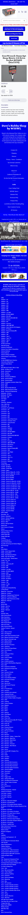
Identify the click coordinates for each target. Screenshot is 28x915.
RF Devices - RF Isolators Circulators (10, 811)
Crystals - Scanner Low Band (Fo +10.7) (10, 485)
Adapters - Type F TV (6, 338)
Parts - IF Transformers (6, 688)
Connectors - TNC (5, 453)
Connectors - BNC (5, 417)
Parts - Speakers (5, 758)
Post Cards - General (6, 795)
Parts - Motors (4, 709)
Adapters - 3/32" (5, 303)
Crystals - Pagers (5, 470)
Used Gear (14, 38)
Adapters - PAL (4, 321)
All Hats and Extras (5, 343)
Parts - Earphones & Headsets (8, 666)
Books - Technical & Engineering (9, 391)
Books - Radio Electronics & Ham (9, 389)
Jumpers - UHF (4, 586)
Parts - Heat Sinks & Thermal (8, 685)
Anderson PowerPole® (6, 347)
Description (4, 105)
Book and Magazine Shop (14, 33)
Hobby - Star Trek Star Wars (7, 556)
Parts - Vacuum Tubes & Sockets (9, 782)
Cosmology (4, 463)
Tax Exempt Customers (14, 162)
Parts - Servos (4, 749)
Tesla (2, 857)
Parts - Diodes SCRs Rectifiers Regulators (11, 663)
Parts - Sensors (5, 747)
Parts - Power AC (5, 723)
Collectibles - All (5, 406)
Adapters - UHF (4, 341)
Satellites (3, 835)
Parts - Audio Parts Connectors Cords (10, 635)
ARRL (2, 297)
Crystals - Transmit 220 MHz (8, 507)
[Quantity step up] (11, 91)
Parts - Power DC (5, 725)
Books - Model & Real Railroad (8, 387)
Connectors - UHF (5, 459)
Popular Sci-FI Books (6, 791)
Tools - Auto (4, 868)
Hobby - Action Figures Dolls (8, 551)
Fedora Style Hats (5, 534)
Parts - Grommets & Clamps (8, 679)
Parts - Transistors (5, 773)
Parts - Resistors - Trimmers (8, 743)
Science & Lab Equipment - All (8, 837)
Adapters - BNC (4, 307)
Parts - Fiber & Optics (6, 674)
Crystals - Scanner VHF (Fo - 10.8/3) (9, 497)
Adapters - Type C (5, 336)
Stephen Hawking (5, 846)
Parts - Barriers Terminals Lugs (8, 639)
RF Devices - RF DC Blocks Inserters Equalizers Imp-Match (14, 807)
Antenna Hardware (5, 351)
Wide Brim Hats (5, 908)
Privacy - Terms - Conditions (14, 159)
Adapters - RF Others (6, 329)
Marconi (3, 602)
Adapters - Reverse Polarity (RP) (9, 330)
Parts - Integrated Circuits (7, 694)
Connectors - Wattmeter (6, 461)
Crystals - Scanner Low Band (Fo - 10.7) (10, 488)
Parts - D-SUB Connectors (7, 661)
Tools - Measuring (5, 879)
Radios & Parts (4, 829)
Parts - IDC (3, 686)
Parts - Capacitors (5, 646)
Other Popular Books (6, 622)
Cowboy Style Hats (5, 464)
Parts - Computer (5, 655)
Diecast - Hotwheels (6, 516)
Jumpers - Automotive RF (7, 563)
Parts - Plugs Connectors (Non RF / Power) (11, 720)
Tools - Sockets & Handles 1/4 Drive (9, 886)
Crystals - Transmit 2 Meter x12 (8, 501)
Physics (3, 787)
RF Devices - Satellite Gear (7, 824)
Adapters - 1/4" (4, 299)
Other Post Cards (5, 624)
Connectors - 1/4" (5, 409)
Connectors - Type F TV (6, 457)
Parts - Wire (4, 784)
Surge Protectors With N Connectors (10, 851)
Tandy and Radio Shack (7, 855)
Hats (2, 547)
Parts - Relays (4, 732)
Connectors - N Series (6, 437)
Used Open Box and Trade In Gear (9, 901)
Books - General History (7, 378)
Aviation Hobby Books (6, 363)
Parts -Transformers (6, 786)
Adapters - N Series (5, 319)
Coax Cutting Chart (14, 188)
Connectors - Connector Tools (8, 420)
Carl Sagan (3, 398)
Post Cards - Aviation (6, 793)
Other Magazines (5, 620)
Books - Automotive (6, 371)
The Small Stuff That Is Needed (8, 864)
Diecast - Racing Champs (7, 523)
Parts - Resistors (5, 734)
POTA (2, 630)
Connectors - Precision (6, 441)
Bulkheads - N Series (6, 393)
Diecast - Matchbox (5, 519)
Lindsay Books (4, 589)
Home (2, 48)
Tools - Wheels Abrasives (7, 895)
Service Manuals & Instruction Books (10, 840)
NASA (2, 611)
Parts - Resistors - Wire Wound (8, 745)
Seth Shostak (4, 842)
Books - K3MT (4, 384)
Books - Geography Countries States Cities (11, 382)
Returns (14, 156)
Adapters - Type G (5, 340)
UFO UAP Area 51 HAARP (7, 899)
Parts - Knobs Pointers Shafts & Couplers (11, 698)
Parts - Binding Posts (6, 642)
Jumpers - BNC (4, 565)
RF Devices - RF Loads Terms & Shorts (10, 813)
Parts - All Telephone (6, 633)
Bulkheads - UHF (5, 397)
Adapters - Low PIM (6, 312)
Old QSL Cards (4, 613)
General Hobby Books (6, 541)
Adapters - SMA (5, 332)
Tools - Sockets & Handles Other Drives (10, 890)
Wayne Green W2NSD (6, 905)
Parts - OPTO (4, 710)
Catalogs (3, 400)
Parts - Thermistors (5, 771)
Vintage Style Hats (5, 903)
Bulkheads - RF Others (6, 395)
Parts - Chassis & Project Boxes (8, 648)
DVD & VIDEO (4, 512)
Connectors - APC (5, 415)
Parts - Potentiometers (6, 721)
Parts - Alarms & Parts (6, 631)
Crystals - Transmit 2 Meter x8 (8, 505)
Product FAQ (14, 200)
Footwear (3, 538)
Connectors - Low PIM (6, 430)
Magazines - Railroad (6, 600)
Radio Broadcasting (6, 827)
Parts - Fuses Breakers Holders (8, 677)
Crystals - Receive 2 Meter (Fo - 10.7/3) (10, 472)
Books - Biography (5, 374)
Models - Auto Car (5, 606)
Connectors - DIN (5, 424)
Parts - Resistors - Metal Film (8, 738)
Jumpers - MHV (5, 573)
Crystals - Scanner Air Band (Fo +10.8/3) (10, 483)
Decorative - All (4, 514)
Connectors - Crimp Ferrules (8, 422)
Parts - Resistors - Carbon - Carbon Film (10, 736)
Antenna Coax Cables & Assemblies (9, 349)
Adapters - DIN (4, 308)
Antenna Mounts (5, 352)
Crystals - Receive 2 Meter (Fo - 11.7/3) (10, 474)
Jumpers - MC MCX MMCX (7, 571)
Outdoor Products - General (7, 628)
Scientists (3, 838)
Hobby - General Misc (6, 552)
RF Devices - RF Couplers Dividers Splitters (11, 804)
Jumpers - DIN (4, 567)
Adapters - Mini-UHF (6, 316)
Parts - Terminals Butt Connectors (9, 762)
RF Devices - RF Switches (7, 822)
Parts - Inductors (5, 690)
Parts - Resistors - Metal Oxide (8, 740)
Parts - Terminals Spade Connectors (10, 767)
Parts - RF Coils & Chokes (7, 731)
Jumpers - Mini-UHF (6, 575)
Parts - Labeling (5, 701)
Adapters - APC (4, 305)
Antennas (3, 358)
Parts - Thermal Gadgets (7, 769)
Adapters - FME (5, 310)
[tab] (5, 105)
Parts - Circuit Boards (6, 650)
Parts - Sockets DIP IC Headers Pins (9, 751)
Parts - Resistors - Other (7, 742)
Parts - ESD (4, 664)
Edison (3, 529)
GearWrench (4, 83)
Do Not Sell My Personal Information (14, 178)
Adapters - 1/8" (4, 301)
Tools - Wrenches (5, 897)
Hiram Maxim (4, 549)
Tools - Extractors (5, 875)
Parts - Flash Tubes (5, 675)
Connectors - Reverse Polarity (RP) (9, 448)
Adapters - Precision (6, 323)
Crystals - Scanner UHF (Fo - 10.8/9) (9, 492)
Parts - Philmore (5, 716)
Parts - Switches (5, 760)
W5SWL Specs (14, 191)
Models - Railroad (5, 609)
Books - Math (4, 386)
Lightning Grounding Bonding (8, 587)
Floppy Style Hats (5, 536)
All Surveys (14, 210)
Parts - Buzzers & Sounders (7, 644)
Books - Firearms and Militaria (8, 376)
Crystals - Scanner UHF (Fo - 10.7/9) (9, 490)
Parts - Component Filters (7, 653)
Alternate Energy (5, 345)
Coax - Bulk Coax (5, 404)
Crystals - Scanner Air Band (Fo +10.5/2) (10, 481)
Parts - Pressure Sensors (7, 727)
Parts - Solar (4, 753)
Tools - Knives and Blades (7, 877)
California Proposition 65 (14, 174)
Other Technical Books (6, 626)
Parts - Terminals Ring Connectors (9, 765)
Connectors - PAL (5, 439)
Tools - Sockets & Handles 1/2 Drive (9, 884)
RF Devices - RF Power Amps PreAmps (10, 818)
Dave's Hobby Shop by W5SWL (14, 127)
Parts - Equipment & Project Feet (9, 668)
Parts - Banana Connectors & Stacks (10, 637)
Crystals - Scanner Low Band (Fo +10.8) (10, 486)
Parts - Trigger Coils (6, 776)
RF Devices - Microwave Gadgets (9, 800)
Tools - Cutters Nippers (6, 872)
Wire (2, 910)
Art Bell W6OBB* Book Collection (9, 360)
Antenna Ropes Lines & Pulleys (8, 356)
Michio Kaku (4, 604)
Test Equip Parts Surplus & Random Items (11, 862)
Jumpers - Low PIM (5, 569)
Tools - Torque (4, 894)
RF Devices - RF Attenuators (8, 802)
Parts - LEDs (4, 699)
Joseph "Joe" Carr (5, 560)
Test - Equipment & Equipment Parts (10, 859)
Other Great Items (5, 617)
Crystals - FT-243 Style (6, 468)
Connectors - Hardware (6, 428)
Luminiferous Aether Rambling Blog (14, 204)
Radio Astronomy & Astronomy (8, 826)
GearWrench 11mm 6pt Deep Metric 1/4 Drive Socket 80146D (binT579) (14, 51)
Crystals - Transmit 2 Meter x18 (8, 503)
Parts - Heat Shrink (5, 683)
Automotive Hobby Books (7, 362)
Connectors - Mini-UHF (6, 433)
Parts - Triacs (4, 775)
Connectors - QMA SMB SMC (8, 442)
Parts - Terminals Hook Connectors (9, 764)
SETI (2, 833)
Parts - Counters (5, 659)
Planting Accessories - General (8, 789)
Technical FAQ (14, 197)
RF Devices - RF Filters (6, 809)
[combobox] (11, 21)
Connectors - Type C (6, 455)
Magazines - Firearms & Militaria (9, 597)
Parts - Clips (4, 652)
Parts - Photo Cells (5, 718)
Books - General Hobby (6, 380)
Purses (3, 798)
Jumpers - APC (4, 562)
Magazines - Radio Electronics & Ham (10, 598)
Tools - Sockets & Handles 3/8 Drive (9, 888)
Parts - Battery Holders (6, 641)
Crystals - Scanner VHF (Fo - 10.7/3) (9, 496)
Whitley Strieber (5, 906)
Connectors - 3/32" (5, 413)
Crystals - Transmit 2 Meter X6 (8, 499)
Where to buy (14, 165)
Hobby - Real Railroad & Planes (8, 554)
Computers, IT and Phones (7, 408)
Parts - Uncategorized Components (9, 780)
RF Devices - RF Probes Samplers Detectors (11, 820)
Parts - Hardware (5, 681)
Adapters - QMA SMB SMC (7, 325)
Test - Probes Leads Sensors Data (9, 861)
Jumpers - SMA (5, 580)
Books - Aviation (5, 373)
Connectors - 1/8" (5, 411)
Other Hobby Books (6, 619)
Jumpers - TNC (4, 582)
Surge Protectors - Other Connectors (10, 849)
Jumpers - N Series (5, 576)
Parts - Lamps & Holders (7, 703)
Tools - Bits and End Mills (7, 870)
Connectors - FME (5, 426)
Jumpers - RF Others (6, 578)
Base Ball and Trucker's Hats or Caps (10, 367)
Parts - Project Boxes (6, 729)
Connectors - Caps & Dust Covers (9, 419)
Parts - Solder (4, 754)
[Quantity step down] (3, 91)
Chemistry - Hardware (6, 402)
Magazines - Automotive (7, 591)
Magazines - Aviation (6, 593)
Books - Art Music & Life (7, 369)
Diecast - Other (4, 521)
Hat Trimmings (4, 545)
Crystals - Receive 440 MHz (7, 477)
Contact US (14, 150)
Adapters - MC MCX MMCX (7, 314)
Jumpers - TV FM (5, 584)
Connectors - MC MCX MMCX (8, 431)
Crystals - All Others (6, 466)
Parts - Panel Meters (6, 714)
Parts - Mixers (4, 707)
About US (14, 170)
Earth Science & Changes (7, 527)
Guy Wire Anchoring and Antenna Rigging (11, 543)
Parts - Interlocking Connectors (8, 696)
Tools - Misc (4, 881)
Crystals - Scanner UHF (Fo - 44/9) (9, 494)
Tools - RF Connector (6, 883)
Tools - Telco (4, 892)
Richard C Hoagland (6, 831)
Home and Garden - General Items (9, 558)
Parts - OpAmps (5, 712)
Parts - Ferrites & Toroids (7, 672)
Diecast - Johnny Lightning (7, 518)
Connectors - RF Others (6, 446)
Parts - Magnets (5, 705)
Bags (2, 365)
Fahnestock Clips (5, 532)
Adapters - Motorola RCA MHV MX (9, 318)
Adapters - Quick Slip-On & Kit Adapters (10, 327)
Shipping (14, 153)
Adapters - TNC (4, 334)
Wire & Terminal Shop (6, 912)
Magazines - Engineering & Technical (10, 595)
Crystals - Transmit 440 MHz (8, 508)
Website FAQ (14, 194)
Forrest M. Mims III (5, 540)
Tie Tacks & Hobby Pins (7, 866)
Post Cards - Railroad (6, 797)
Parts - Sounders (5, 756)
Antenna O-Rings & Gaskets (7, 354)
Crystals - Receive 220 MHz (7, 475)
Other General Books (6, 615)
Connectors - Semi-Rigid (7, 452)
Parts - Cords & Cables (6, 657)
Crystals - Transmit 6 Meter (7, 510)
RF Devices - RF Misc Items (7, 815)
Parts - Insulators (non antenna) (8, 692)
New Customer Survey (14, 207)
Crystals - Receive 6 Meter (7, 479)
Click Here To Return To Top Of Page (14, 295)
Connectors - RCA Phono (7, 444)
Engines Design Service (7, 530)
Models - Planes (5, 608)
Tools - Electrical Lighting (7, 873)
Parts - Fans (4, 670)
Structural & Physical (6, 848)
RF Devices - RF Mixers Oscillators (9, 816)
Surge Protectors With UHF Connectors (10, 853)
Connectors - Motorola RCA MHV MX (10, 435)
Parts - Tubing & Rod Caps (7, 778)
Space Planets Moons (6, 844)
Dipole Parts (4, 525)
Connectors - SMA (5, 450)
